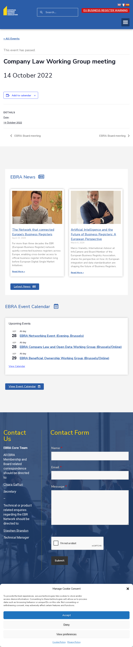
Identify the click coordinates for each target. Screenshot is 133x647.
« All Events (11, 39)
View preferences (66, 634)
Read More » (18, 271)
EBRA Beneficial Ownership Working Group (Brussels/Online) (64, 358)
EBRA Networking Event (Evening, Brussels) (52, 336)
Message (59, 486)
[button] (128, 588)
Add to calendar (21, 95)
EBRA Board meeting (27, 136)
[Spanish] (128, 5)
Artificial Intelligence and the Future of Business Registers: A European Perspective (93, 234)
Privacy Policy (74, 642)
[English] (119, 5)
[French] (123, 5)
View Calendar (17, 366)
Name (56, 448)
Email (56, 467)
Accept (66, 615)
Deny (66, 625)
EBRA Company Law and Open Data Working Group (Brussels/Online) (71, 347)
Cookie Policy (59, 642)
